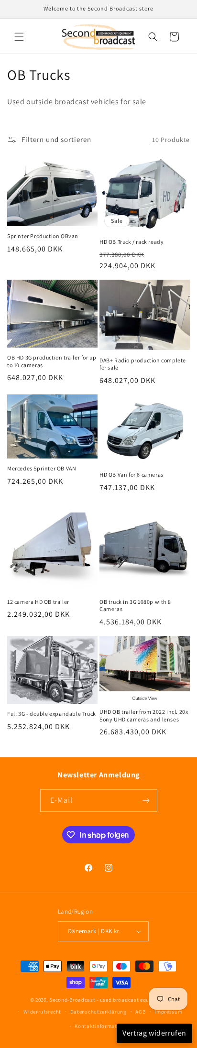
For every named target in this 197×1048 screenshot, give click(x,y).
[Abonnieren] (146, 800)
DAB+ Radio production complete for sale (142, 364)
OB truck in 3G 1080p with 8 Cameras (135, 605)
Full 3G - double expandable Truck (51, 713)
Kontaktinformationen (103, 1026)
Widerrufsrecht (42, 1011)
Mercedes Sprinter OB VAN (41, 468)
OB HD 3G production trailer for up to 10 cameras (51, 361)
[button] (19, 36)
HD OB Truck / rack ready (131, 241)
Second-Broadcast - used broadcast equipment (108, 999)
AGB (140, 1011)
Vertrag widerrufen (154, 1033)
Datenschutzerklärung (98, 1011)
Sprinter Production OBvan (42, 236)
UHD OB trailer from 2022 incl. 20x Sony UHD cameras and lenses (143, 715)
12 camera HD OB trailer (38, 601)
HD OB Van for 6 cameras (131, 474)
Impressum (168, 1011)
